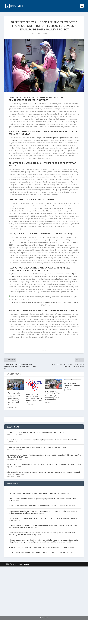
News (45, 33)
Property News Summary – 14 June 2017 (72, 385)
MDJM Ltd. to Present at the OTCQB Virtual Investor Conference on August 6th (38, 547)
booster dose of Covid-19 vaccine (43, 104)
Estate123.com (24, 564)
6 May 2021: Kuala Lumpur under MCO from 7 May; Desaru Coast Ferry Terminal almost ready (53, 396)
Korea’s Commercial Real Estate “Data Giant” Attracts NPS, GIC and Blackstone (36, 447)
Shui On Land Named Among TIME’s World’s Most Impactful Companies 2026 (37, 552)
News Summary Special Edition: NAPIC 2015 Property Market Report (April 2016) (34, 398)
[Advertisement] (44, 592)
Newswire (19, 434)
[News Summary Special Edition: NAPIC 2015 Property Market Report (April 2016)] (34, 385)
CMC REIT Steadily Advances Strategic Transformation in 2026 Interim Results (36, 432)
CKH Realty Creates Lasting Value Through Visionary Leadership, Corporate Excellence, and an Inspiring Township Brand (43, 526)
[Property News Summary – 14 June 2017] (73, 379)
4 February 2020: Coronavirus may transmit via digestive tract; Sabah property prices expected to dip (14, 399)
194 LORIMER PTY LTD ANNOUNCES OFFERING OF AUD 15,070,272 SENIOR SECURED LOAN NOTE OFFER (44, 465)
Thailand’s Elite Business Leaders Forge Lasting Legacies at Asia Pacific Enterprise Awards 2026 (42, 440)
